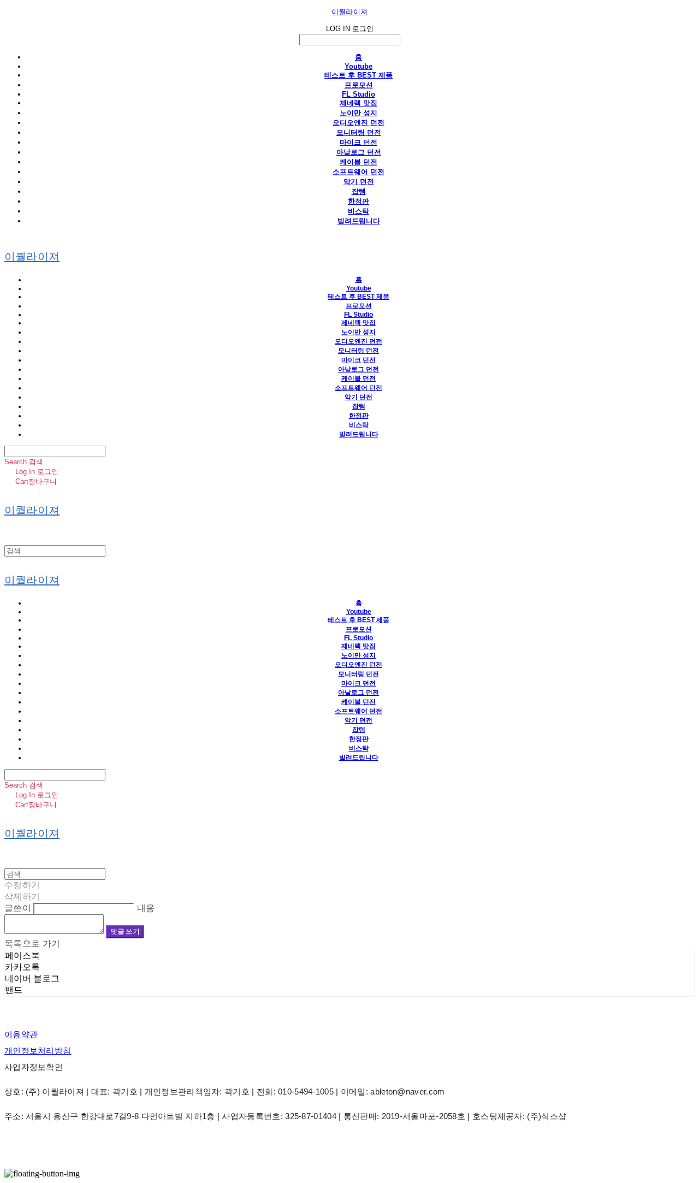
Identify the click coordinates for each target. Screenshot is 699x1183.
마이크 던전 (358, 142)
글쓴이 (17, 908)
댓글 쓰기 (124, 931)
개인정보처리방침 (37, 1050)
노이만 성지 (358, 113)
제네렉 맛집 (358, 103)
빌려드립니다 (358, 221)
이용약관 (21, 1034)
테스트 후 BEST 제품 (358, 75)
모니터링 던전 (358, 132)
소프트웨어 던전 (358, 172)
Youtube (358, 66)
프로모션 (359, 85)
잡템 (359, 191)
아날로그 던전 (358, 152)
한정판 (358, 201)
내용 (146, 908)
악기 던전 (358, 182)
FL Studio (358, 94)
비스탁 (358, 211)
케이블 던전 (358, 162)
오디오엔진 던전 (358, 123)
